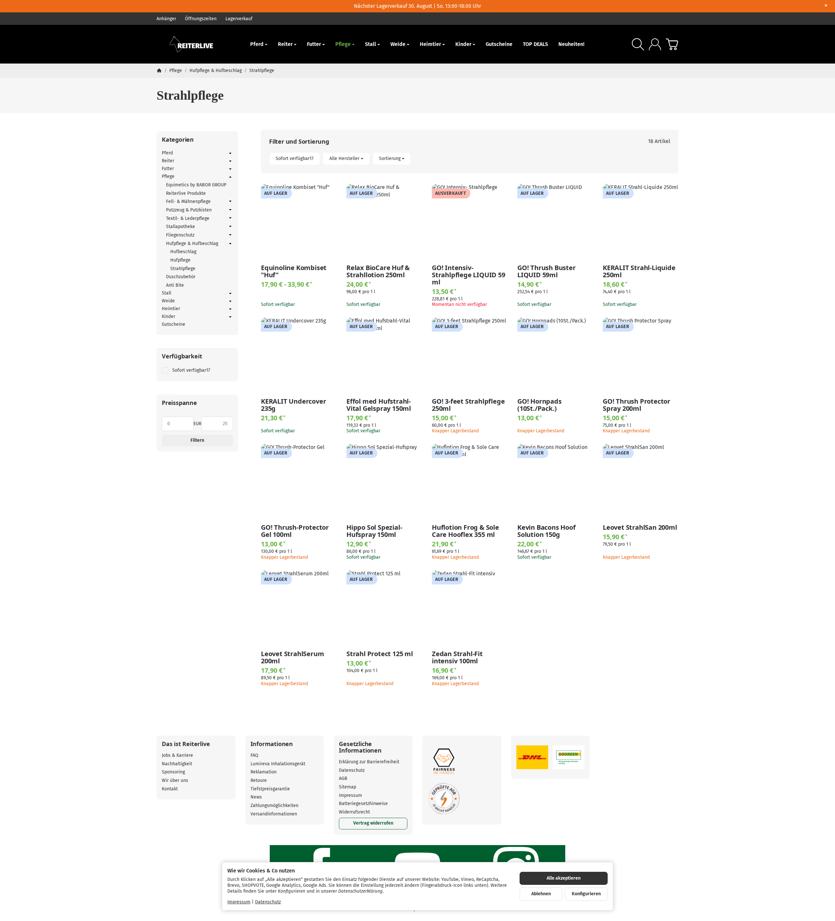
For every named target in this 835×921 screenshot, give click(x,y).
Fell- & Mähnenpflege (188, 201)
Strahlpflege (182, 268)
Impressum (238, 902)
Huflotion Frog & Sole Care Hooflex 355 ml (465, 531)
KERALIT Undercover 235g (293, 405)
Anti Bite (175, 285)
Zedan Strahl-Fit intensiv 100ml (457, 657)
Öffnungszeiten (201, 19)
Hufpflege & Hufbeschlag (192, 243)
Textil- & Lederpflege (187, 218)
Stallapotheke (180, 226)
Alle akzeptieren (564, 878)
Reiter (285, 44)
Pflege (343, 44)
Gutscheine (499, 44)
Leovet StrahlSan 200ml (640, 527)
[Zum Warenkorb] (671, 44)
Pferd (257, 44)
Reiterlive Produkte (186, 193)
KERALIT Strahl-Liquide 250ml (639, 271)
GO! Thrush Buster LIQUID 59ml (546, 271)
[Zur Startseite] (196, 44)
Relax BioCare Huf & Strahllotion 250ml (378, 271)
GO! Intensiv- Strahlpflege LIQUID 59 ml (468, 275)
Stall (370, 44)
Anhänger (166, 19)
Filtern (197, 440)
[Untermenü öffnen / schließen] (230, 153)
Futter (314, 44)
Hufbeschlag (183, 251)
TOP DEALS (535, 44)
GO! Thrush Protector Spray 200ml (636, 405)
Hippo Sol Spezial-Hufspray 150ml (374, 531)
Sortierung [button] (390, 158)
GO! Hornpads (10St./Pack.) (539, 405)
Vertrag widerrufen (373, 823)
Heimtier (430, 44)
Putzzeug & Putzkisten (189, 210)
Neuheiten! (571, 44)
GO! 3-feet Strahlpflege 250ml (468, 405)
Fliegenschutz (180, 235)
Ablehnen (541, 894)
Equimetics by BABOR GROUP (196, 185)
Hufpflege (180, 260)
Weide (397, 44)
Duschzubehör (180, 277)
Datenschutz (268, 902)
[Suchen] (638, 44)
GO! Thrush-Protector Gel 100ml (295, 531)
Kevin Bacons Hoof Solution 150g (546, 531)
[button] (469, 159)
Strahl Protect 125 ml (379, 653)
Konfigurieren (586, 894)
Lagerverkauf (238, 19)
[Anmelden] (654, 44)
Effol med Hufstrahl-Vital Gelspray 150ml (378, 405)
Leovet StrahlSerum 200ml (292, 657)
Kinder (463, 44)
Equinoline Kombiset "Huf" (293, 271)
